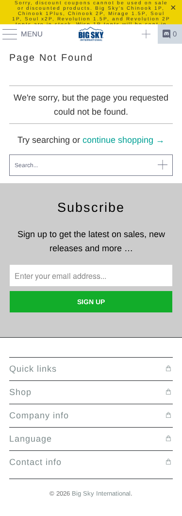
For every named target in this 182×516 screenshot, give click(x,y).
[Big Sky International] (91, 34)
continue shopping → (124, 140)
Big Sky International (101, 493)
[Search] (146, 34)
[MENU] (5, 34)
